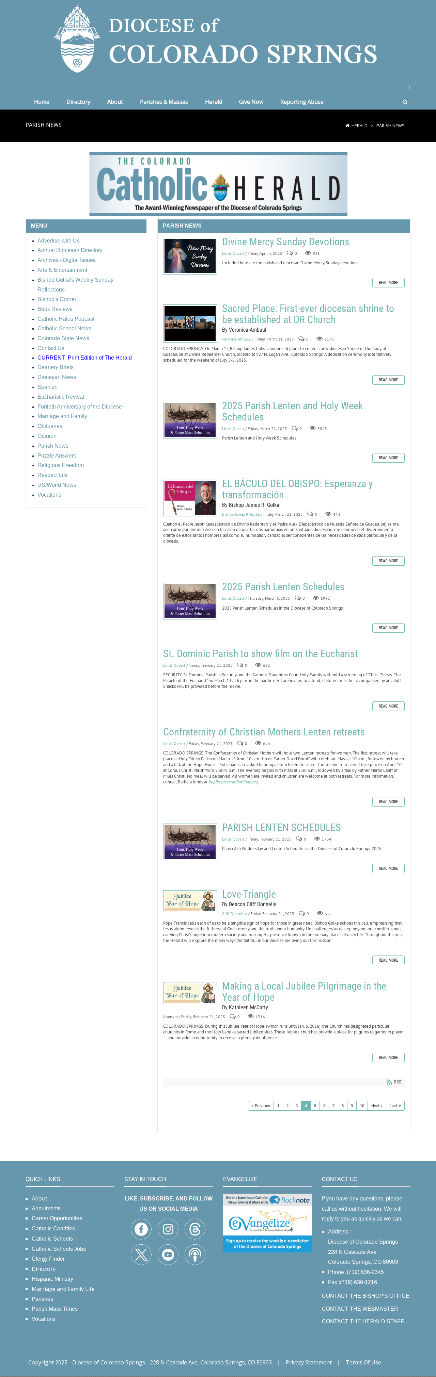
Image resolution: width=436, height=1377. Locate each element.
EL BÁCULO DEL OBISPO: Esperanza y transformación (190, 498)
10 (362, 1105)
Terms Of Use (363, 1362)
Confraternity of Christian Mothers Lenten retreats (264, 732)
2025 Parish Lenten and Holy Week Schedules (190, 420)
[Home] (347, 125)
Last (393, 1105)
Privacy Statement (309, 1362)
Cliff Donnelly (234, 913)
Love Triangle (190, 901)
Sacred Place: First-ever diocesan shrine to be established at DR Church (190, 323)
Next (375, 1105)
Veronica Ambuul (236, 339)
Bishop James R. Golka (241, 514)
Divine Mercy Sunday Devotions (190, 256)
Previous (262, 1105)
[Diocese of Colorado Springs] (218, 37)
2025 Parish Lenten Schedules (190, 601)
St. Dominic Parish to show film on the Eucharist (260, 654)
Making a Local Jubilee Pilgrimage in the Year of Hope (190, 993)
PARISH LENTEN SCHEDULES (190, 842)
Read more (388, 282)
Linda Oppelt (233, 253)
